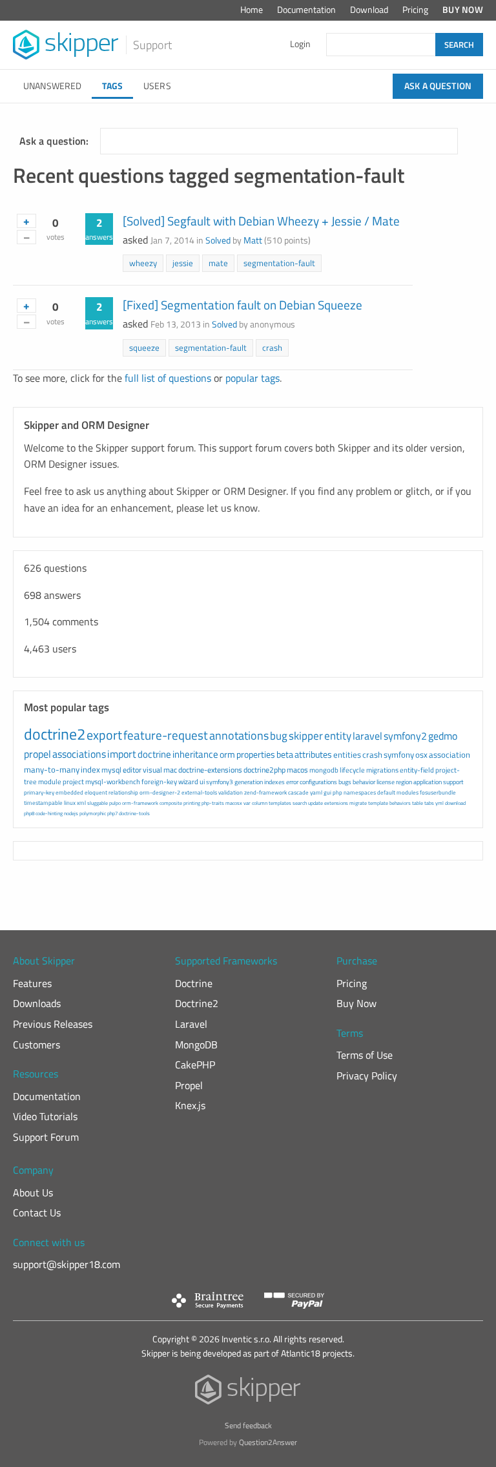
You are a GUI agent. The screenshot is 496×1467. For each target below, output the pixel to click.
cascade (298, 792)
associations (79, 754)
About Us (33, 1192)
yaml (316, 792)
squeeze (144, 347)
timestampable (43, 802)
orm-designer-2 (160, 792)
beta (284, 754)
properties (255, 754)
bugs (344, 782)
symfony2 (405, 736)
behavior (364, 782)
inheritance (195, 754)
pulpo (115, 803)
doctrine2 (54, 733)
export (104, 735)
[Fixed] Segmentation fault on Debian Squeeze (242, 304)
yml (439, 803)
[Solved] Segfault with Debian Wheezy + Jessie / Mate (261, 220)
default (386, 792)
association (449, 754)
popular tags (252, 378)
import (121, 754)
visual (152, 770)
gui (327, 792)
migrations (382, 770)
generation (248, 782)
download (455, 803)
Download (369, 9)
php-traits (213, 803)
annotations (239, 735)
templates (280, 803)
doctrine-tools (134, 813)
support (453, 782)
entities (347, 754)
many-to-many (51, 769)
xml (81, 802)
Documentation (306, 9)
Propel (189, 1085)
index (90, 769)
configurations (318, 782)
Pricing (415, 9)
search (300, 803)
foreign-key (159, 781)
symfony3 (219, 782)
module (49, 781)
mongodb (323, 770)
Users (157, 86)
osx (421, 754)
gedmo (442, 736)
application (427, 782)
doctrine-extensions (210, 770)
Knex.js (190, 1105)
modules (407, 792)
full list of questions (168, 378)
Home (251, 9)
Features (32, 983)
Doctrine (193, 983)
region (404, 782)
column (259, 803)
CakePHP (195, 1064)
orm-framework (140, 803)
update (315, 803)
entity (337, 735)
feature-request (165, 734)
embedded (69, 792)
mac (170, 770)
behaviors (400, 803)
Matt (252, 240)
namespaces (360, 792)
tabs (429, 803)
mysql (111, 770)
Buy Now (462, 9)
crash (272, 347)
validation (230, 792)
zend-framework (265, 792)
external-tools (199, 792)
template (378, 803)
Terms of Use (364, 1055)
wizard (188, 781)
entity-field (417, 770)
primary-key (39, 792)
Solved (218, 240)
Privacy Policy (366, 1075)
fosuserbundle (438, 792)
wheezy (143, 262)
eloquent (96, 792)
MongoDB (196, 1044)
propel (37, 754)
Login (300, 43)
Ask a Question (437, 86)
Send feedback (248, 1425)
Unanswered (52, 86)
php (337, 792)
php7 (112, 813)
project (73, 781)
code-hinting (49, 813)
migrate (358, 803)
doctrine (154, 754)
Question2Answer (268, 1442)
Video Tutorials (45, 1116)
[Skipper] (248, 1392)
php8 (29, 813)
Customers (36, 1044)
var (247, 803)
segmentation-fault (279, 262)
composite (171, 803)
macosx (233, 803)
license (386, 782)
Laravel (191, 1024)
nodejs (71, 813)
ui (202, 781)
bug (278, 735)
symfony (399, 754)
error (292, 782)
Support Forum (46, 1137)
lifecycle (352, 770)
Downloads (37, 1003)
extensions (336, 803)
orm (227, 754)
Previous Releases (52, 1024)
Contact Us (37, 1212)
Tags (112, 86)
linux (70, 802)
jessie (182, 262)
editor (132, 770)
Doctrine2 (196, 1003)
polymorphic (92, 813)
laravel (367, 736)
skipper (306, 735)
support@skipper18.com (66, 1264)
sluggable (97, 803)
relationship (123, 792)
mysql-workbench (112, 781)
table (417, 803)
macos (297, 770)
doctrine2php (264, 770)
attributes (313, 754)
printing (191, 803)
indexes (274, 782)
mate (218, 262)
